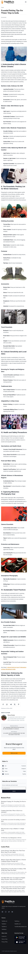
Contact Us (4, 936)
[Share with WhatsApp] (7, 704)
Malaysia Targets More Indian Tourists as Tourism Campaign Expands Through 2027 (13, 860)
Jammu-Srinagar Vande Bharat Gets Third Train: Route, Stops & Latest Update (13, 851)
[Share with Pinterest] (18, 704)
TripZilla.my (4, 926)
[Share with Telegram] (11, 704)
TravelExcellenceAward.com (21, 926)
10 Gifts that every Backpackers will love (11, 837)
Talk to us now (14, 753)
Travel (2, 7)
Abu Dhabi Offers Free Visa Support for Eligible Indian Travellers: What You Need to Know (13, 878)
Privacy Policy (5, 941)
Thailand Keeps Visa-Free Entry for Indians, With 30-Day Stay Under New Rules (13, 869)
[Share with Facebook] (3, 704)
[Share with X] (15, 704)
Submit (14, 791)
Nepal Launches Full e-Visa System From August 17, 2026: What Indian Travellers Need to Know (13, 887)
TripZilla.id (4, 923)
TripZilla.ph (4, 929)
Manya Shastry (11, 715)
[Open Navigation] (25, 2)
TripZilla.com (4, 921)
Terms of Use (4, 939)
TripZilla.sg (17, 921)
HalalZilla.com (18, 923)
